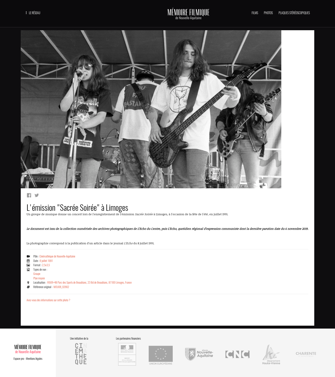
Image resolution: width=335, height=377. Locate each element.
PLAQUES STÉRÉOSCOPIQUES (294, 13)
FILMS (255, 13)
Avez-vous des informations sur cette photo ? (48, 300)
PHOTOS (268, 13)
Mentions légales (34, 359)
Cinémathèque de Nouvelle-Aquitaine (57, 256)
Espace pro (19, 359)
